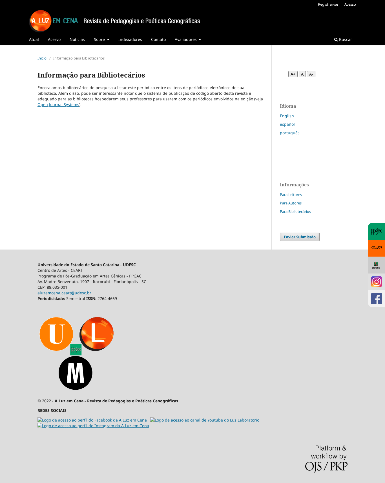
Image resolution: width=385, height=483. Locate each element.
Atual (34, 39)
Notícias (77, 39)
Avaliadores (186, 39)
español (287, 124)
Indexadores (130, 39)
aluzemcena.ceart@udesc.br (64, 292)
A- (311, 74)
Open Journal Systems (58, 104)
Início (42, 58)
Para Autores (291, 203)
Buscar (345, 39)
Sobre (100, 39)
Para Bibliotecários (295, 211)
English (287, 115)
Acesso (350, 4)
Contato (158, 39)
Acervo (54, 39)
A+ (293, 74)
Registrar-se (328, 4)
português (290, 132)
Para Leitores (291, 194)
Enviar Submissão (300, 236)
